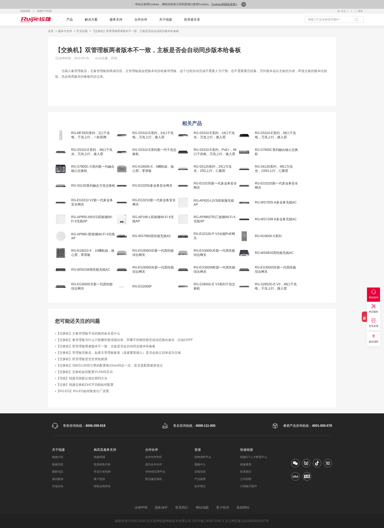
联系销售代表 (102, 464)
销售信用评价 (102, 486)
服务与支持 (65, 31)
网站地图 (202, 507)
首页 (51, 31)
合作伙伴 (140, 19)
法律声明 (141, 507)
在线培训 (200, 471)
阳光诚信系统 (153, 479)
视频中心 (200, 464)
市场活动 (57, 486)
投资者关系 (192, 19)
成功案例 (57, 479)
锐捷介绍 (57, 457)
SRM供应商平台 (155, 471)
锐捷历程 (57, 464)
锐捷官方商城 (44, 11)
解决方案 (91, 19)
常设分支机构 (102, 471)
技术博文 (200, 486)
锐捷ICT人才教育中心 (253, 457)
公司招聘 (245, 479)
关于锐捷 (165, 19)
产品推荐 (200, 479)
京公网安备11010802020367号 (247, 521)
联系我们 (245, 471)
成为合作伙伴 (153, 464)
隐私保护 (161, 507)
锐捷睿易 (25, 11)
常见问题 (82, 31)
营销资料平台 (202, 457)
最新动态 (57, 471)
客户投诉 (99, 479)
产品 (69, 19)
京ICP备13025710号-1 (208, 521)
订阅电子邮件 (248, 486)
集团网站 (243, 507)
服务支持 (116, 19)
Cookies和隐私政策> (224, 4)
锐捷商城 (99, 457)
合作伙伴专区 (153, 457)
